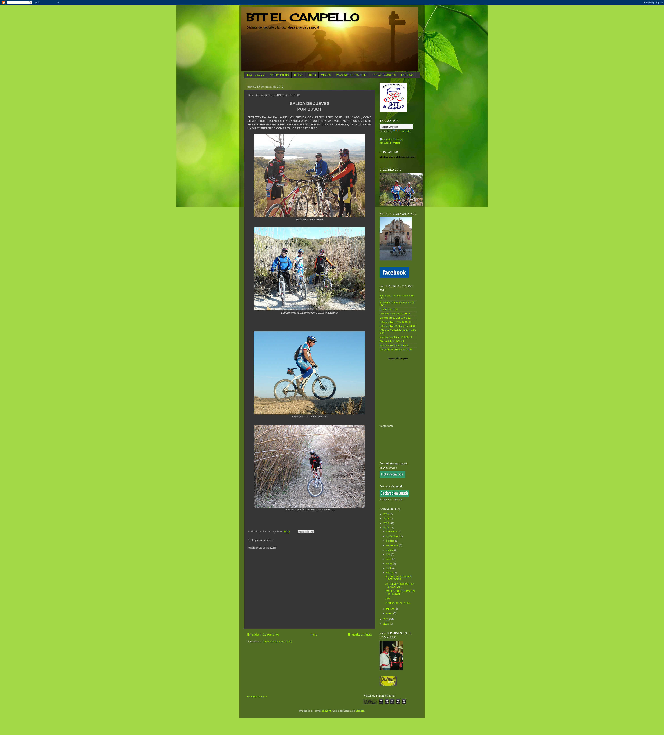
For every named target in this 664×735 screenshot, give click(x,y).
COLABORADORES (384, 75)
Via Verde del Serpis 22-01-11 (396, 349)
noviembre (392, 536)
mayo (389, 563)
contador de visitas (390, 143)
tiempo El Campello (398, 358)
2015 (386, 514)
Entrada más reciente (263, 634)
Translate (405, 131)
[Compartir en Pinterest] (312, 531)
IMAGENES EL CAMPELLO (351, 75)
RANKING (407, 75)
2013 (386, 523)
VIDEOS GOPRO (279, 75)
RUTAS (298, 75)
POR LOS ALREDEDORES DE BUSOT (400, 592)
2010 (386, 623)
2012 (386, 527)
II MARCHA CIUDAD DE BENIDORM (398, 578)
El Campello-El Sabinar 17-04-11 (397, 326)
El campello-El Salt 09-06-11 (395, 318)
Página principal (256, 75)
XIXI (387, 598)
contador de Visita (257, 696)
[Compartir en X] (306, 531)
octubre (390, 540)
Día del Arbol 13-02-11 (392, 341)
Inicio (313, 634)
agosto (390, 550)
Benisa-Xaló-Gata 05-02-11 (394, 345)
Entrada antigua (360, 634)
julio (388, 554)
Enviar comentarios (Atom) (277, 641)
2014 (386, 518)
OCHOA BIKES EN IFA (397, 603)
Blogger (360, 711)
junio (389, 559)
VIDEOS (326, 75)
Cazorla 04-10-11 (389, 309)
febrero (390, 609)
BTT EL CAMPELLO (302, 17)
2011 (386, 619)
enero (389, 613)
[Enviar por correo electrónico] (299, 531)
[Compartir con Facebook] (309, 531)
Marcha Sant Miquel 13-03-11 (396, 337)
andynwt (326, 711)
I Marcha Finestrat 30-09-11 (395, 313)
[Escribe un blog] (302, 531)
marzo (390, 572)
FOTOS (312, 75)
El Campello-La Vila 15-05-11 (396, 322)
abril (388, 568)
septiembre (392, 545)
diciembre (392, 531)
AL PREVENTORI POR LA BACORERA (399, 585)
